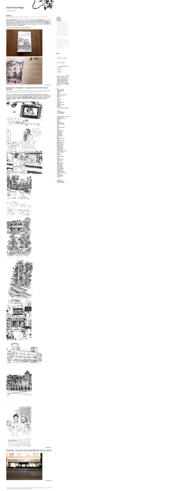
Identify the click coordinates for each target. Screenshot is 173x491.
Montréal (32, 16)
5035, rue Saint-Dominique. (24, 27)
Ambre (58, 119)
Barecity (30, 488)
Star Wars (29, 91)
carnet (7, 16)
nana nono (59, 158)
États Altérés (59, 135)
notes (58, 100)
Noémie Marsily (60, 159)
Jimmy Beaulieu (60, 145)
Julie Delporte (27, 94)
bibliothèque (22, 90)
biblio (58, 53)
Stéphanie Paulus (60, 171)
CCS (26, 90)
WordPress (24, 488)
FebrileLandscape (64, 66)
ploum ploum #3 (60, 102)
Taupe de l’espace (21, 24)
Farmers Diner (37, 90)
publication (11, 16)
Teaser (58, 106)
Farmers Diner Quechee (45, 90)
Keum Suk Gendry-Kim (61, 151)
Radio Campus (60, 167)
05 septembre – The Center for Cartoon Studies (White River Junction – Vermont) (28, 450)
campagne (59, 91)
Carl (58, 128)
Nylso (58, 161)
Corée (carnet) (64, 77)
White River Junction (16, 17)
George (58, 141)
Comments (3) (48, 447)
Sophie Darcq (60, 170)
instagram (59, 71)
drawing (28, 16)
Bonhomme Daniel (61, 124)
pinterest (59, 69)
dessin (25, 16)
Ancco (58, 120)
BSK (58, 125)
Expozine (9, 15)
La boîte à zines (60, 152)
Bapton (58, 121)
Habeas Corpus (60, 144)
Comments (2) (48, 85)
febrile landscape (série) (62, 80)
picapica (8, 451)
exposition (59, 95)
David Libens (30, 90)
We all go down (60, 175)
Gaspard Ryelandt (60, 140)
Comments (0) (48, 480)
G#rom (58, 139)
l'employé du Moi (60, 181)
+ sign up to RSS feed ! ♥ (62, 58)
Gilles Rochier (59, 143)
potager (58, 103)
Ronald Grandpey (60, 168)
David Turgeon (60, 132)
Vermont (21, 92)
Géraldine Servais (60, 142)
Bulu (58, 126)
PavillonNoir (59, 67)
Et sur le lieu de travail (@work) (63, 79)
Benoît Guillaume (60, 122)
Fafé (58, 136)
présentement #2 (45, 16)
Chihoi (58, 129)
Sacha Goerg (59, 169)
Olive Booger (59, 164)
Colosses (33, 24)
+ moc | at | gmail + (61, 62)
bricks (19, 16)
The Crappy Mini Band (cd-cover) (63, 83)
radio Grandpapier (61, 112)
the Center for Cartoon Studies (38, 91)
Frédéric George (60, 138)
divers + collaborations (62, 94)
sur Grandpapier (60, 113)
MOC (58, 98)
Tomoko (58, 173)
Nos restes (59, 160)
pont (12, 91)
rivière (25, 91)
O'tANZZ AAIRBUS (60, 162)
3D (57, 88)
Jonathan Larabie (60, 147)
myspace (59, 111)
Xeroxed (59, 176)
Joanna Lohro (59, 146)
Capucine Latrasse (61, 127)
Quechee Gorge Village (18, 91)
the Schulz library (15, 92)
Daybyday (59, 133)
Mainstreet (8, 91)
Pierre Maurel (60, 166)
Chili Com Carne (60, 130)
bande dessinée (60, 90)
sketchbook (8, 17)
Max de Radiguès (60, 156)
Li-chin (58, 155)
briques (63, 76)
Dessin (58, 93)
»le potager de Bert (11, 10)
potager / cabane (60, 104)
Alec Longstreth (16, 90)
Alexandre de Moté (61, 118)
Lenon (58, 153)
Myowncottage (38, 16)
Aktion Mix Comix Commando (63, 116)
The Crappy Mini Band (61, 172)
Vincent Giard (60, 174)
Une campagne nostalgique (63, 107)
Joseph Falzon (60, 148)
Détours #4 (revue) (61, 78)
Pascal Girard (60, 165)
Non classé (59, 99)
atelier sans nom (60, 89)
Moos (58, 157)
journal (58, 97)
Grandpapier (59, 180)
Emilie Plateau (60, 134)
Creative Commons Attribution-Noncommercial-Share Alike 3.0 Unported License (35, 487)
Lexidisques (59, 154)
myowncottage (15, 7)
